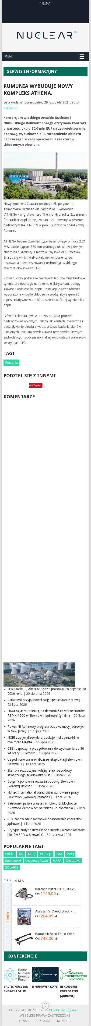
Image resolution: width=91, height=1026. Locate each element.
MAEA (56, 860)
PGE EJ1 (46, 854)
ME (21, 854)
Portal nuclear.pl (65, 1010)
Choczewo (73, 860)
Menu (9, 56)
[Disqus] (45, 466)
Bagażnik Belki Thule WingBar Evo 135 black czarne (56, 933)
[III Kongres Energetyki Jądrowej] (73, 974)
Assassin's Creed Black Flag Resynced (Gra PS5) (56, 911)
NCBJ (31, 854)
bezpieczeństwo (36, 860)
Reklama (42, 1021)
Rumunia (11, 362)
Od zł (47, 893)
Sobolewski (13, 860)
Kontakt (64, 1021)
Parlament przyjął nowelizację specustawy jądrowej (43, 700)
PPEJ (70, 854)
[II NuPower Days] (45, 974)
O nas (24, 1021)
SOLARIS (11, 867)
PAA (59, 854)
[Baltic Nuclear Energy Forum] (17, 974)
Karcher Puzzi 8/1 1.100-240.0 (56, 889)
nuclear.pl (10, 108)
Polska (9, 854)
